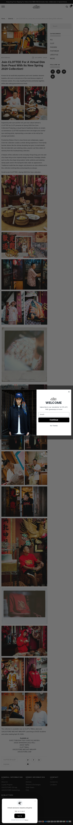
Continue (54, 420)
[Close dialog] (69, 391)
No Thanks (54, 426)
